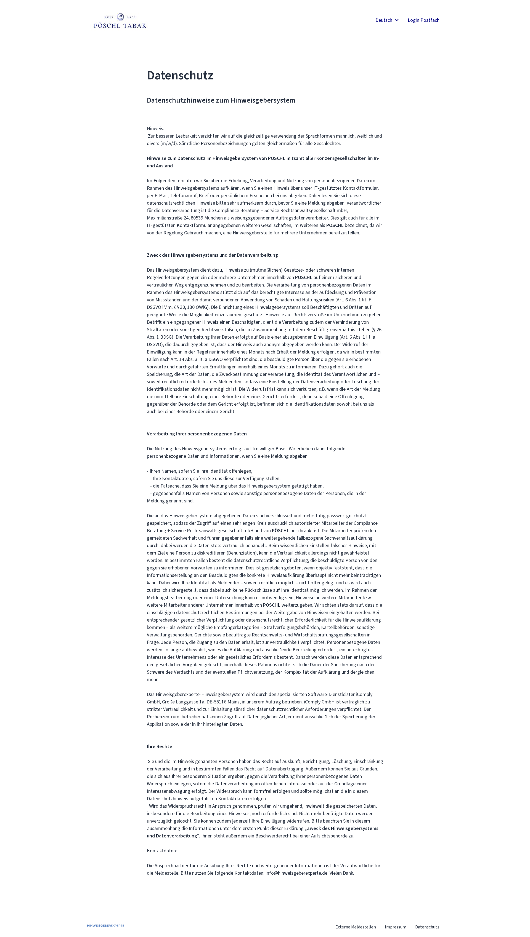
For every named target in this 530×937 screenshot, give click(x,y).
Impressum (395, 927)
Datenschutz (427, 927)
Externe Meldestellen (355, 927)
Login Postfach (423, 20)
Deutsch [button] (384, 20)
